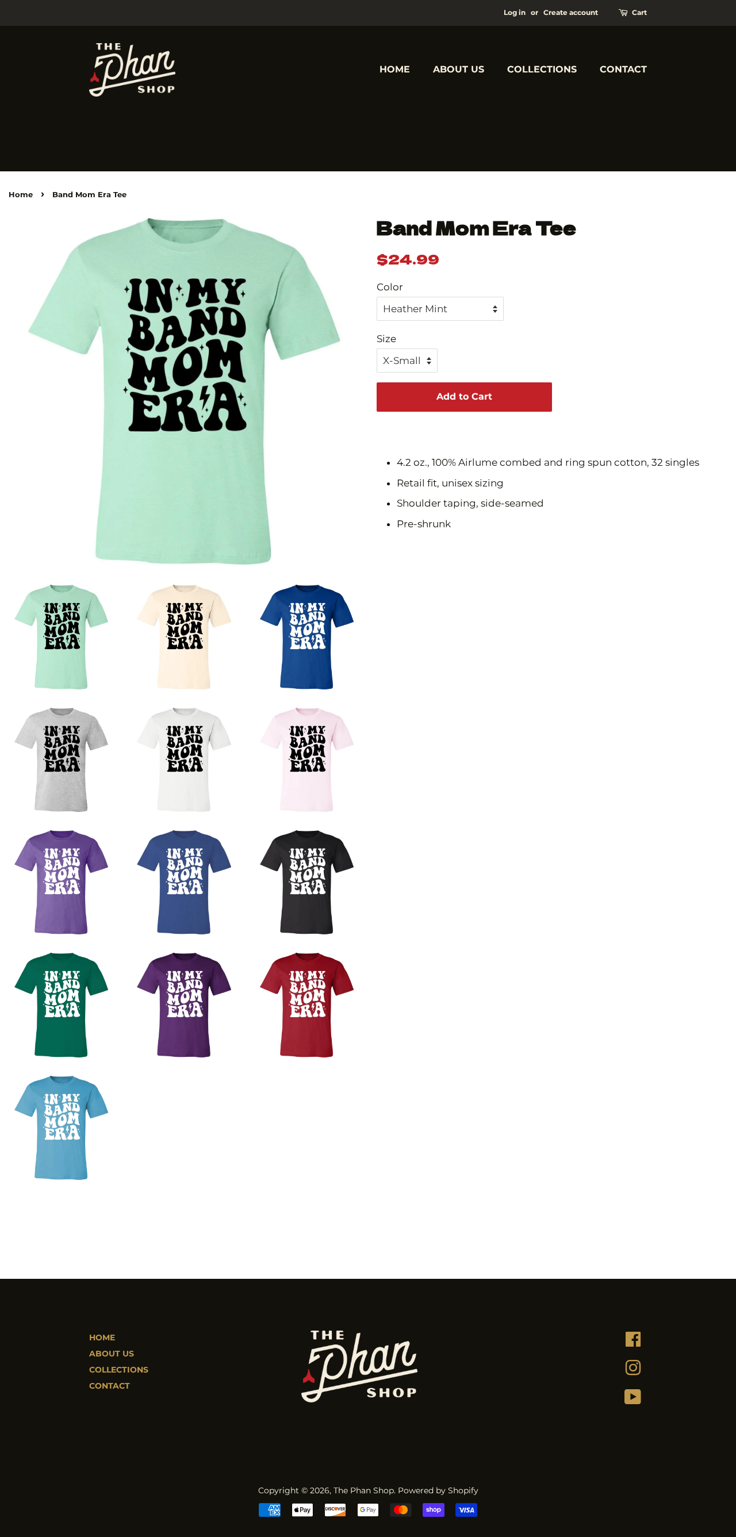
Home (21, 194)
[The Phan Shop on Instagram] (633, 1371)
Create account (570, 12)
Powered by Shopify (438, 1490)
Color (390, 287)
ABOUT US (458, 69)
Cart (639, 12)
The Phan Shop (364, 1490)
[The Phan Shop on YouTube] (632, 1399)
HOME (394, 69)
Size (386, 338)
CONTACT (623, 69)
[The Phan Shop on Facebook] (633, 1342)
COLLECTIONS (542, 69)
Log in (515, 12)
